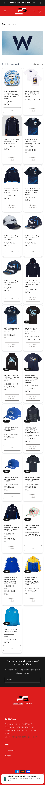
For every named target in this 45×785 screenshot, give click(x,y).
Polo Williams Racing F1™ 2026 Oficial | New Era (11, 330)
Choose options (32, 110)
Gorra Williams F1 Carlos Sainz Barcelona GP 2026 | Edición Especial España (11, 95)
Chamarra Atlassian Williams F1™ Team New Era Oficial (11, 190)
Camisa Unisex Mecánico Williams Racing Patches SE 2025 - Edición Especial (31, 379)
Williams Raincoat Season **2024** (10, 630)
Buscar (8, 756)
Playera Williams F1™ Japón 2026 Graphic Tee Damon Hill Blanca (32, 94)
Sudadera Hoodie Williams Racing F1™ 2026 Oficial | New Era (32, 283)
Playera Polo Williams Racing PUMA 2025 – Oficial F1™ (32, 479)
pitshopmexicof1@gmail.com (24, 737)
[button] (5, 11)
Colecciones (10, 751)
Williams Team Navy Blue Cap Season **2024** (11, 238)
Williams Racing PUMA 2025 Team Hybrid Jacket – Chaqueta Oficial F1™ (32, 430)
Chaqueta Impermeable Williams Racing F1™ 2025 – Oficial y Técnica (11, 528)
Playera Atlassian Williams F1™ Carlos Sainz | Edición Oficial (32, 330)
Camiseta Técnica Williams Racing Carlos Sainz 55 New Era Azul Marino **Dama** (32, 143)
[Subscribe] (37, 680)
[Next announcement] (40, 2)
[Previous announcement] (4, 2)
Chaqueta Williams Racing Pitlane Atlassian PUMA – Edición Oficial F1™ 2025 (32, 581)
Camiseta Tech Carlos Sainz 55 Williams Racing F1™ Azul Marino (32, 191)
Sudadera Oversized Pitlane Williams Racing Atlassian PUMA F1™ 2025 (11, 580)
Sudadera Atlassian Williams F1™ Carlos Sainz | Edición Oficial (11, 378)
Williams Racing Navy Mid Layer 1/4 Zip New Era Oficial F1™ (11, 141)
